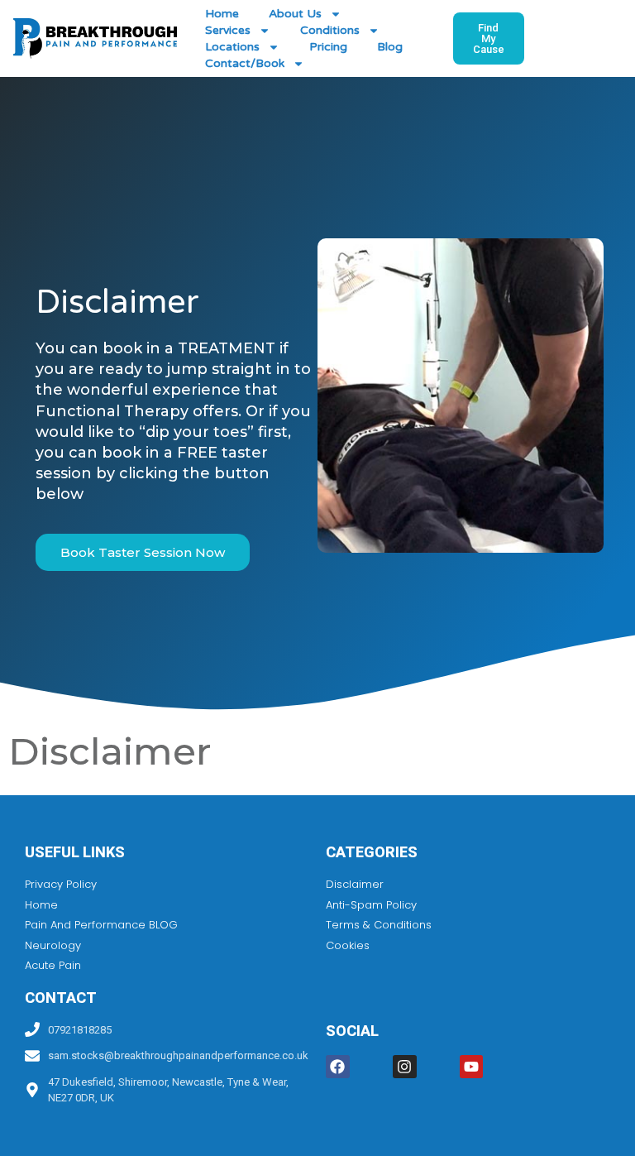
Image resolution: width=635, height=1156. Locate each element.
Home (222, 14)
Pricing (328, 47)
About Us (295, 14)
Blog (390, 47)
